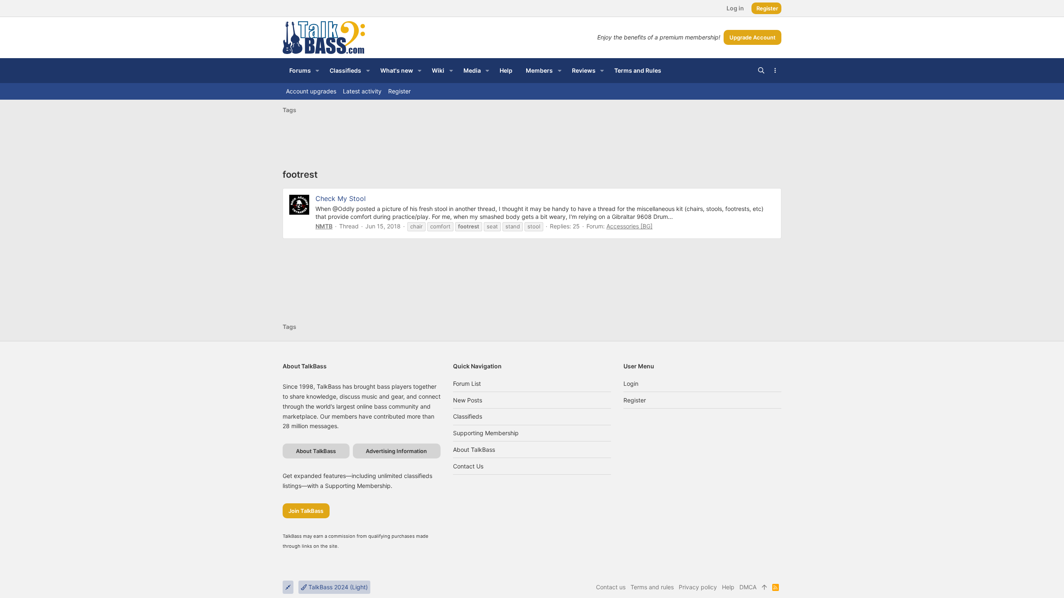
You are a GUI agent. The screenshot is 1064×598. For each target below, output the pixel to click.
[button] (317, 70)
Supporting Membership (486, 432)
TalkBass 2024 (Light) (337, 587)
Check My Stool (340, 198)
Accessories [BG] (629, 226)
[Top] (764, 587)
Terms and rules (652, 587)
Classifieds (467, 416)
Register (634, 400)
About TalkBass (474, 449)
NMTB (323, 226)
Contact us (468, 466)
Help (728, 587)
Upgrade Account (752, 37)
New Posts (467, 400)
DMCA (747, 587)
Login (630, 383)
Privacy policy (698, 587)
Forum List (467, 383)
